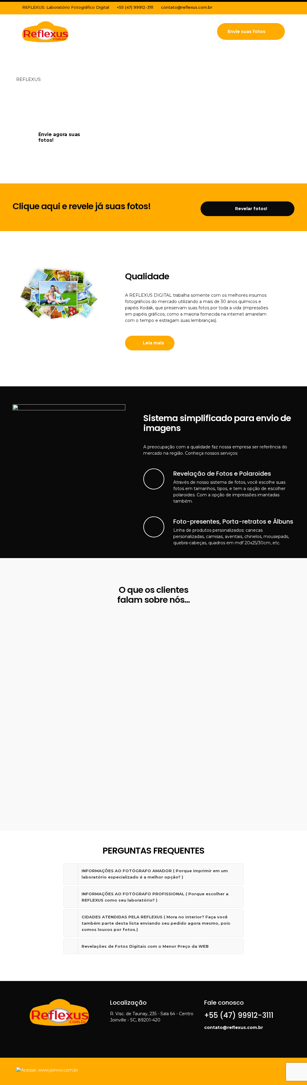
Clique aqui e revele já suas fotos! (82, 206)
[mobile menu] (200, 31)
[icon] (281, 8)
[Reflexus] (45, 31)
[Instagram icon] (274, 8)
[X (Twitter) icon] (266, 8)
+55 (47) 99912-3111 (135, 7)
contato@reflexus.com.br (186, 7)
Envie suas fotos (246, 31)
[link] (153, 874)
